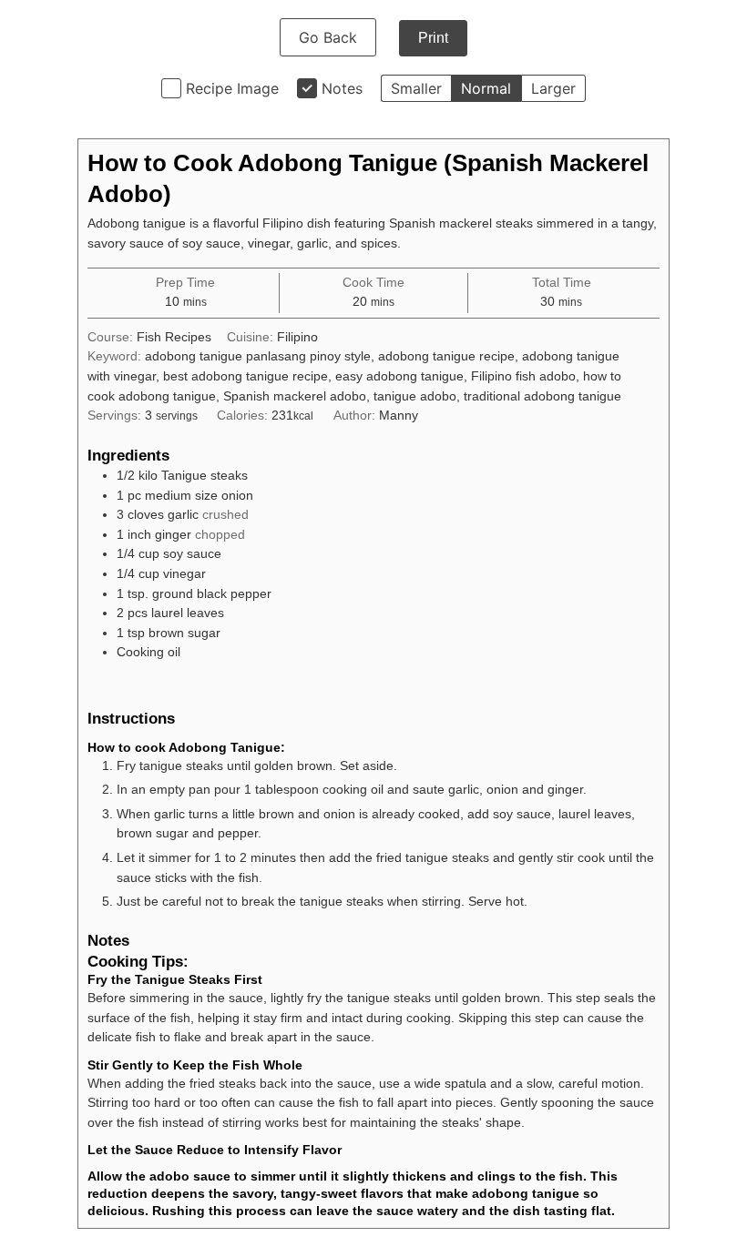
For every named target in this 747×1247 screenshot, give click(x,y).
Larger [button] (553, 88)
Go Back (328, 37)
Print (433, 38)
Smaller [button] (416, 88)
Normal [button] (486, 88)
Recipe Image (232, 88)
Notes (342, 88)
